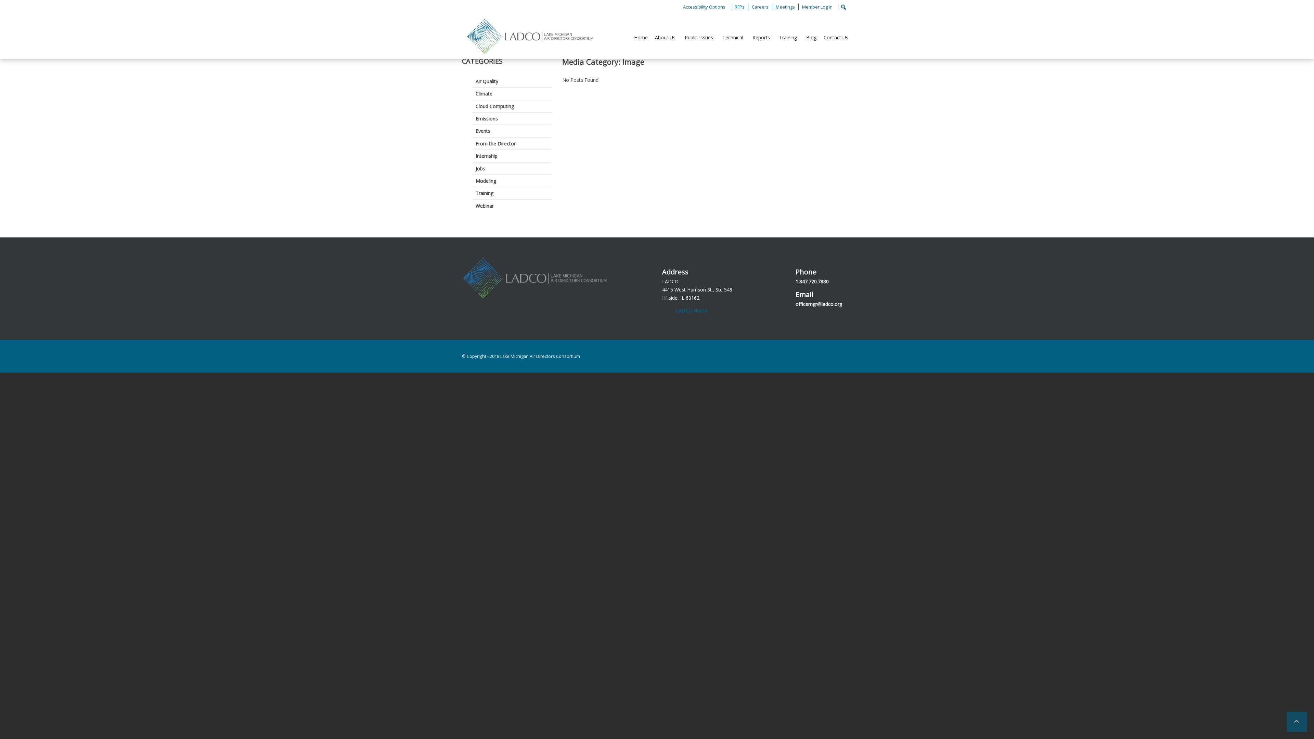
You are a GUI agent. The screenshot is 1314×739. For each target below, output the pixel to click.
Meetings (785, 7)
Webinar (485, 206)
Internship (487, 156)
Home (641, 37)
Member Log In (817, 7)
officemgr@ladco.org (819, 304)
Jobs (480, 168)
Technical (732, 37)
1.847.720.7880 (812, 281)
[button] (1297, 722)
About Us (665, 37)
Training (788, 37)
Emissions (487, 118)
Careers (760, 7)
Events (483, 131)
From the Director (496, 143)
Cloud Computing (495, 106)
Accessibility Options (704, 7)
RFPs (740, 7)
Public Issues (699, 37)
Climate (484, 93)
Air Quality (487, 81)
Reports (761, 37)
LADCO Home (691, 310)
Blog (811, 37)
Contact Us (836, 37)
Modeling (486, 181)
